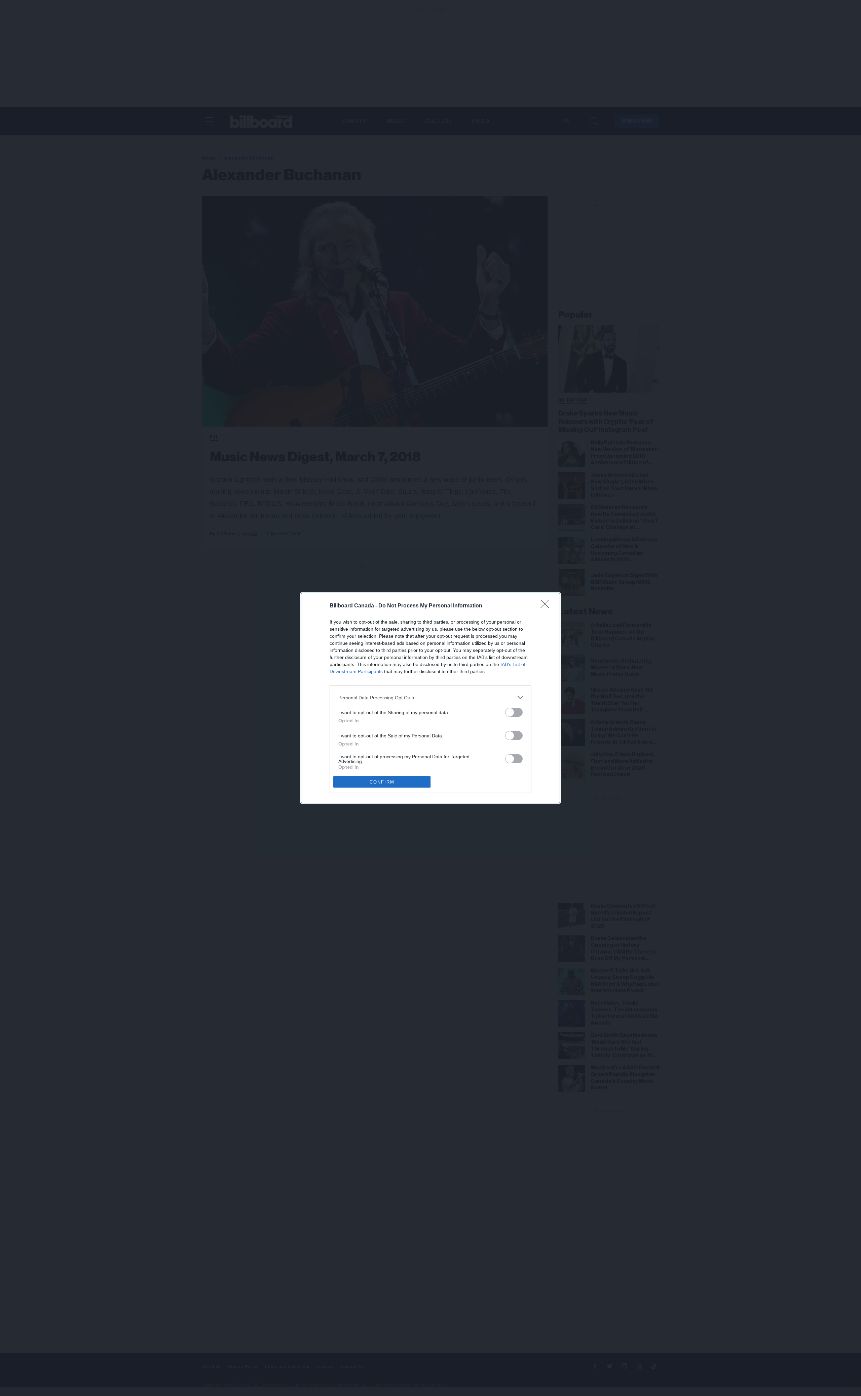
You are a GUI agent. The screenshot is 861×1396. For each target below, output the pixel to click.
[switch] (514, 712)
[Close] (546, 606)
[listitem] (430, 697)
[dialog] (430, 698)
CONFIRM (382, 782)
